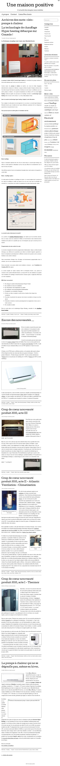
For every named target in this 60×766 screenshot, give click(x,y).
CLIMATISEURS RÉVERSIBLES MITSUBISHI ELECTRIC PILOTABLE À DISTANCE (51, 71)
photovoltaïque (54, 131)
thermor (10, 657)
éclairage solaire (55, 144)
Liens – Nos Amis (48, 83)
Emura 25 (4, 356)
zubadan (36, 749)
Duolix (20, 498)
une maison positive (12, 323)
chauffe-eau (33, 402)
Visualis (13, 633)
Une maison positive (30, 5)
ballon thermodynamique (22, 402)
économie (16, 749)
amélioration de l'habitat (53, 97)
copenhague (47, 110)
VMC (20, 573)
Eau (45, 38)
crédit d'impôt (55, 110)
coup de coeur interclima (27, 343)
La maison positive (49, 126)
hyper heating (30, 314)
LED (56, 126)
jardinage (55, 124)
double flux (29, 571)
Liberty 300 (23, 394)
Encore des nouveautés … (17, 320)
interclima (21, 472)
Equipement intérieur (48, 44)
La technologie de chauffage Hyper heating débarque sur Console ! (19, 31)
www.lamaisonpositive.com (32, 432)
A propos (5, 14)
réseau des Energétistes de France (10, 738)
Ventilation (16, 573)
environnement (50, 121)
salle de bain (12, 573)
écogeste (47, 146)
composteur (55, 107)
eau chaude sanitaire (4, 403)
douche (32, 571)
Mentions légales (47, 90)
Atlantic (16, 402)
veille (49, 142)
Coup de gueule (47, 36)
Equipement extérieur (48, 42)
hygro (2, 573)
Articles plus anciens (6, 755)
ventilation (21, 493)
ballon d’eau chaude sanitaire (29, 532)
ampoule (46, 97)
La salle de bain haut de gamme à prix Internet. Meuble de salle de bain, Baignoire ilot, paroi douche (51, 161)
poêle (54, 133)
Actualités (8, 314)
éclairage (49, 144)
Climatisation (47, 31)
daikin (36, 402)
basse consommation (49, 100)
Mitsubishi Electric (25, 749)
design (39, 402)
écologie (52, 147)
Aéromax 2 (37, 598)
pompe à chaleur (36, 314)
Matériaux (46, 48)
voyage (45, 144)
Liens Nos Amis (24, 14)
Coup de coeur (16, 314)
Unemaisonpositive (12, 38)
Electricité (20, 749)
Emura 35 (31, 356)
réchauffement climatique (54, 135)
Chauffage (12, 314)
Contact (14, 14)
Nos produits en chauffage (7, 745)
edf (50, 115)
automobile (49, 98)
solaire (55, 139)
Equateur (8, 620)
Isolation (46, 46)
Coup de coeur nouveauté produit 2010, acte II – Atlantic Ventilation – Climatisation (20, 482)
